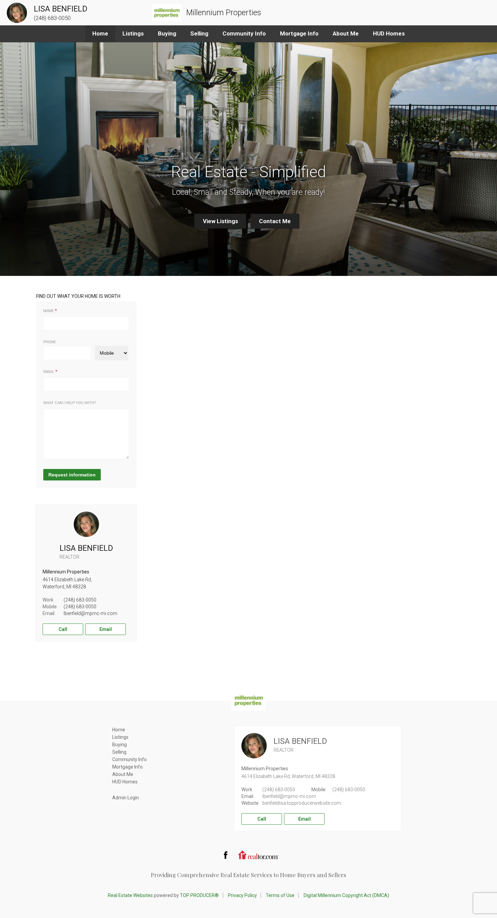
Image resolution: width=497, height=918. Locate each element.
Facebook (225, 855)
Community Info (244, 33)
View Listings (220, 221)
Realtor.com (258, 855)
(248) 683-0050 (80, 600)
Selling (199, 33)
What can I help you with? (69, 403)
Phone (49, 342)
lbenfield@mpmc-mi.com (90, 613)
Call (62, 629)
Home (100, 33)
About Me (346, 33)
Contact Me (275, 221)
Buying (167, 33)
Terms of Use (280, 895)
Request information (72, 474)
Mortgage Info (299, 33)
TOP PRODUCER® (199, 895)
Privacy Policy (242, 895)
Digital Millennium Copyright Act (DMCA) (346, 895)
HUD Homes (389, 33)
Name (48, 311)
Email (48, 372)
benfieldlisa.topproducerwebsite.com (301, 803)
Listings (133, 33)
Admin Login (125, 797)
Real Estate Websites (130, 895)
